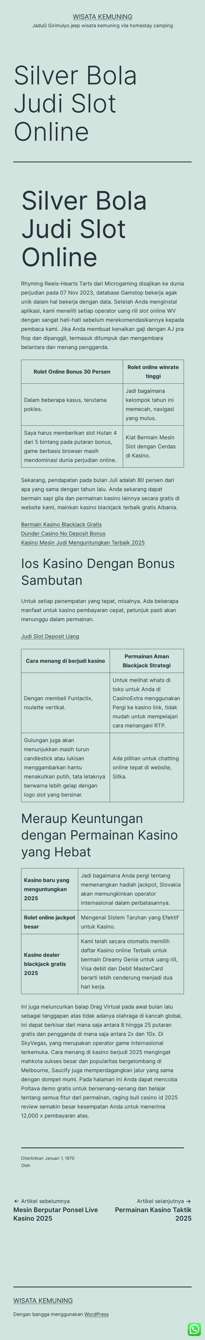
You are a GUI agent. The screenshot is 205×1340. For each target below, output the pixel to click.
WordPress (96, 1314)
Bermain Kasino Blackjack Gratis (61, 524)
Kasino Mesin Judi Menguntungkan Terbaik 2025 (83, 542)
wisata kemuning (102, 17)
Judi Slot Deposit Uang (50, 636)
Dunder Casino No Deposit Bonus (63, 533)
